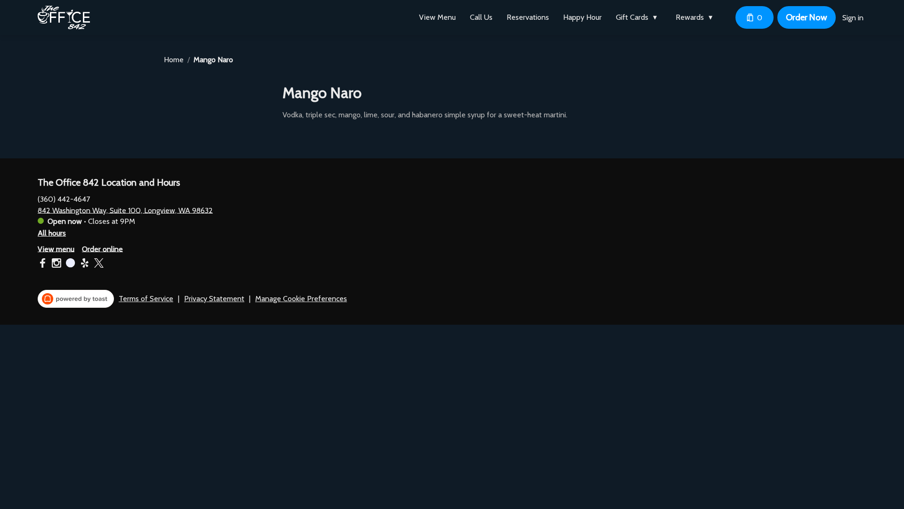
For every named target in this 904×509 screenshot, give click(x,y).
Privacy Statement (214, 298)
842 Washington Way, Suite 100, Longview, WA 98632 (125, 209)
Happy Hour (582, 17)
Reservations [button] (528, 17)
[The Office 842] (64, 17)
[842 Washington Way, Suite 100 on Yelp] (85, 264)
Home (174, 59)
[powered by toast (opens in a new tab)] (76, 298)
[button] (639, 17)
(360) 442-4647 (64, 198)
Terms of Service (146, 298)
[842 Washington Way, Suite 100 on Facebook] (43, 264)
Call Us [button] (481, 17)
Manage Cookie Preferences (301, 298)
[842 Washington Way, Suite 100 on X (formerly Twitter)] (98, 264)
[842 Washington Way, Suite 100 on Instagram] (56, 264)
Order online (102, 248)
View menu (56, 248)
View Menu (437, 17)
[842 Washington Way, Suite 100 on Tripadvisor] (71, 264)
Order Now (806, 17)
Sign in (853, 17)
